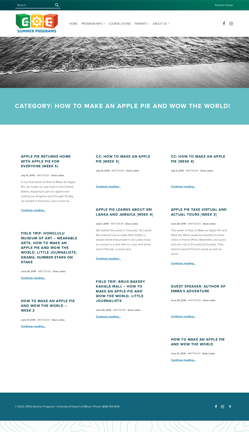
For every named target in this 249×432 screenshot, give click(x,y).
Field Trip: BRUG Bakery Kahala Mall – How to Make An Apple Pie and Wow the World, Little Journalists (120, 291)
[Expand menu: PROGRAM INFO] (105, 23)
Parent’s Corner (224, 5)
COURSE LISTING (119, 24)
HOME (73, 24)
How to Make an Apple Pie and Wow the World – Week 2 (48, 306)
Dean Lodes (57, 175)
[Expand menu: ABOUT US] (169, 23)
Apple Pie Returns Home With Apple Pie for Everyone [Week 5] (46, 161)
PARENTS (141, 24)
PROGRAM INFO (92, 24)
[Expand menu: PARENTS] (149, 23)
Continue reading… (33, 210)
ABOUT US (160, 24)
